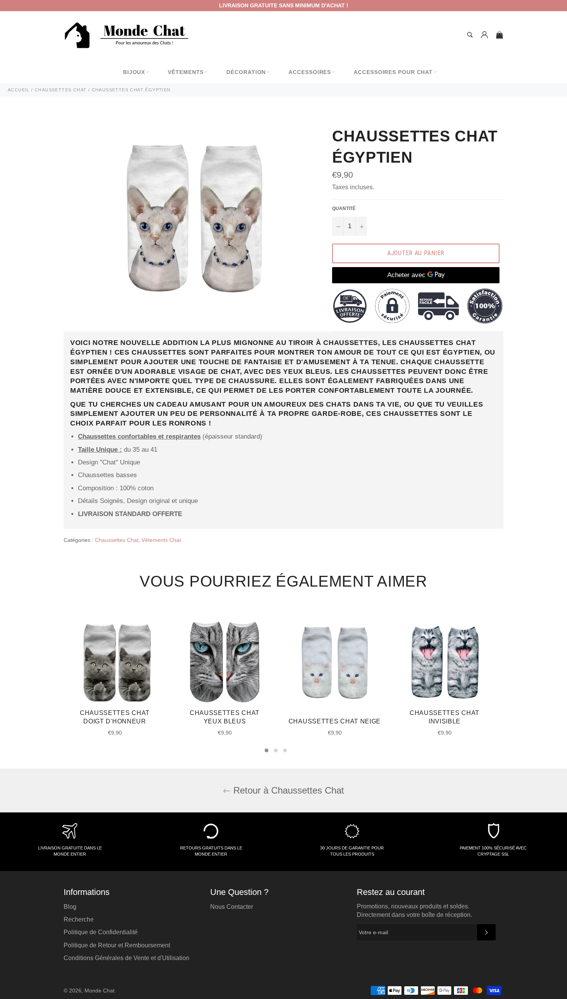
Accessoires (310, 72)
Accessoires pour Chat (393, 72)
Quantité (344, 208)
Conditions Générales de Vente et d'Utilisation (126, 958)
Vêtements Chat (161, 540)
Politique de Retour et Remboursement (117, 945)
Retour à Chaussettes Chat (287, 790)
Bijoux (134, 72)
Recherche (79, 919)
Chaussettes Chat (116, 540)
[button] (266, 750)
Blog (70, 906)
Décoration (246, 72)
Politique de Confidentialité (101, 932)
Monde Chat (99, 991)
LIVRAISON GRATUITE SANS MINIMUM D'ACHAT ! (283, 5)
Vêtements (186, 72)
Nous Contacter (231, 906)
